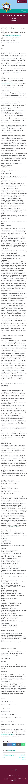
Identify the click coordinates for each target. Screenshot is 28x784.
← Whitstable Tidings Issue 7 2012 (9, 755)
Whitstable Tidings (11, 750)
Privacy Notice (16, 775)
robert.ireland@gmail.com (7, 83)
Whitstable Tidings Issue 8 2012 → (22, 755)
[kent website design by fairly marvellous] (26, 779)
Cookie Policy (11, 775)
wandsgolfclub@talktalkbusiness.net (12, 35)
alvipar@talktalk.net (15, 527)
